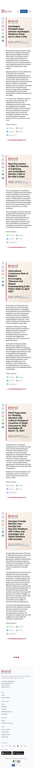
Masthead (4, 706)
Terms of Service (5, 729)
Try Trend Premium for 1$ (17, 140)
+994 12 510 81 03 (5, 685)
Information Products (7, 723)
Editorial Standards (6, 711)
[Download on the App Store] (6, 753)
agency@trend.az (5, 687)
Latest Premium (5, 697)
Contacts (3, 709)
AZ (16, 765)
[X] (10, 745)
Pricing (3, 720)
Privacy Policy (5, 732)
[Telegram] (17, 745)
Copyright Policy (5, 734)
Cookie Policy (4, 737)
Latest (3, 695)
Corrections (4, 714)
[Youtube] (14, 745)
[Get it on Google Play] (18, 753)
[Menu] (30, 11)
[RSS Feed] (25, 745)
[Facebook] (6, 745)
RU (19, 765)
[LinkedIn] (21, 745)
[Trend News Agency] (6, 672)
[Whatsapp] (2, 745)
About (3, 704)
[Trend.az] (6, 11)
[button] (3, 18)
